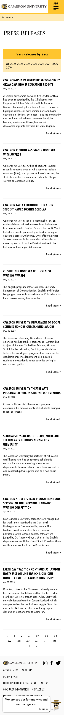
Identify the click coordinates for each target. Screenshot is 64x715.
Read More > (53, 133)
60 (36, 641)
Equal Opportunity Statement (19, 683)
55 (46, 636)
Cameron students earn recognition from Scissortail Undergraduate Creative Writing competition (31, 503)
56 (55, 636)
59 (28, 641)
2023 (34, 64)
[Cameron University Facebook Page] (51, 663)
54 (37, 636)
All (7, 64)
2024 (27, 64)
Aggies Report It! (12, 677)
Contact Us (38, 689)
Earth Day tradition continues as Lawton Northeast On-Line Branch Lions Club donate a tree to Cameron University (31, 573)
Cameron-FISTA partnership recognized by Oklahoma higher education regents (31, 82)
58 (19, 641)
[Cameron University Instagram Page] (45, 663)
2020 (55, 64)
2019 (9, 67)
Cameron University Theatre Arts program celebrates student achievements (32, 390)
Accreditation (10, 670)
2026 (13, 64)
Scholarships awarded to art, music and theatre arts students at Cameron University (31, 440)
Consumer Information (16, 689)
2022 (41, 64)
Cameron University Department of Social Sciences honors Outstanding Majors (31, 324)
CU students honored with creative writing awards (27, 273)
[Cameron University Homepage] (24, 6)
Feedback (8, 696)
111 (28, 646)
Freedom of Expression (29, 696)
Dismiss (43, 709)
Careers (44, 683)
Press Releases (24, 33)
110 (54, 641)
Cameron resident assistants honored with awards (29, 152)
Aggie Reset (28, 670)
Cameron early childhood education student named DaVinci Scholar (28, 207)
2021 (48, 64)
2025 (20, 64)
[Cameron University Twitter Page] (58, 663)
